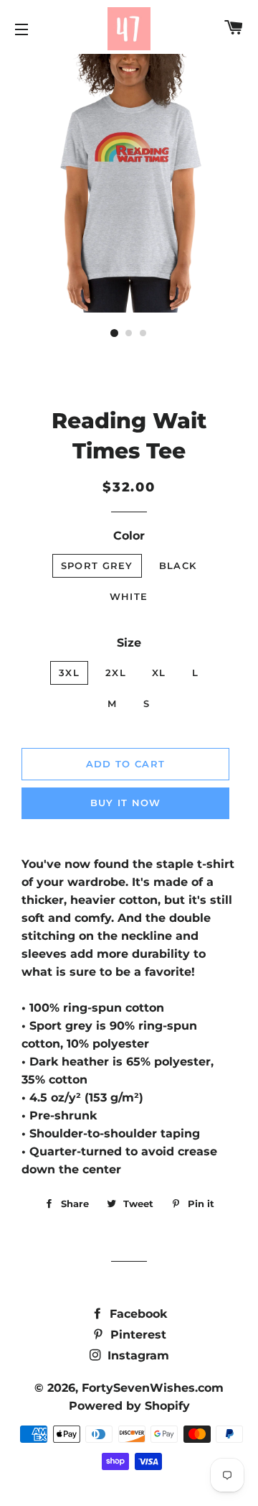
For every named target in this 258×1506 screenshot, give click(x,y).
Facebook (136, 1314)
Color (129, 535)
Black (178, 565)
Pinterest (136, 1334)
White (129, 596)
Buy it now (125, 802)
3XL (69, 672)
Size (129, 643)
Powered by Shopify (129, 1406)
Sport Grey (97, 565)
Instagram (136, 1355)
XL (159, 672)
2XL (115, 672)
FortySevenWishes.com (153, 1388)
